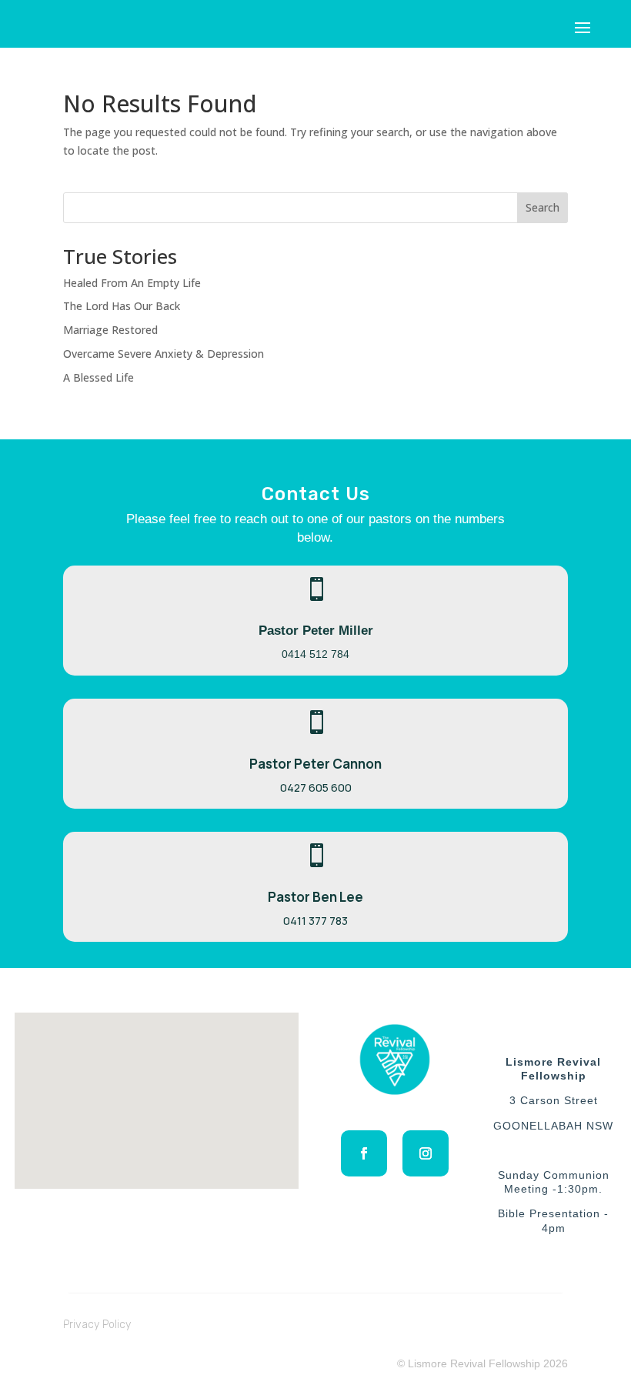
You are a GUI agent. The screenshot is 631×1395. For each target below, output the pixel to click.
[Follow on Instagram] (425, 1153)
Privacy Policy (97, 1324)
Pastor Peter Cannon (315, 764)
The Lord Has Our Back (121, 306)
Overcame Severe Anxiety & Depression (163, 353)
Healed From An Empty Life (132, 282)
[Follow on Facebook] (364, 1153)
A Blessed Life (98, 377)
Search (542, 207)
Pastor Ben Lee (315, 897)
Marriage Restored (110, 329)
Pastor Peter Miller (316, 630)
